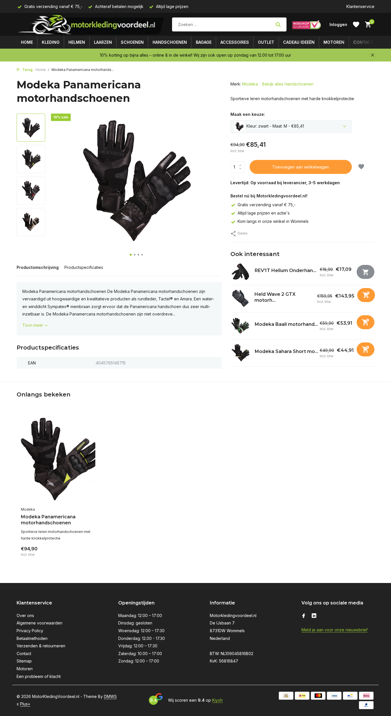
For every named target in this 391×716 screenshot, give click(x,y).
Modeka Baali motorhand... (286, 324)
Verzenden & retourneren (41, 645)
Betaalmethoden (32, 638)
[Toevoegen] (366, 295)
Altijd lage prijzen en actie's (264, 213)
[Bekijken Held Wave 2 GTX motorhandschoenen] (240, 298)
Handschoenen (170, 42)
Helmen (76, 42)
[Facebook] (303, 616)
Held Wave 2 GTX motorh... (274, 297)
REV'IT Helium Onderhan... (285, 270)
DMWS (110, 696)
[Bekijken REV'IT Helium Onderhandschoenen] (240, 272)
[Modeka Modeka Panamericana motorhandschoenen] (58, 458)
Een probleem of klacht (39, 676)
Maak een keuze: (247, 114)
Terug (27, 70)
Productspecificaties (83, 267)
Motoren (333, 42)
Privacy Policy (30, 630)
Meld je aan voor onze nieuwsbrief (334, 629)
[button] (131, 255)
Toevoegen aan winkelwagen (300, 166)
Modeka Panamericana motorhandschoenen (48, 519)
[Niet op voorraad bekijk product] (365, 272)
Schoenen (132, 42)
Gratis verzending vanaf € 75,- (267, 204)
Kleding (51, 42)
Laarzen (103, 42)
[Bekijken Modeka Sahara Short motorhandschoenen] (240, 353)
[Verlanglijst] (356, 24)
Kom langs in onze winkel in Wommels (273, 221)
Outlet (266, 42)
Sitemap (24, 661)
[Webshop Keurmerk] (306, 24)
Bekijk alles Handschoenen (287, 84)
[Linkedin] (314, 616)
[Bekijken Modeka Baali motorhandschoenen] (240, 326)
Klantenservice (360, 6)
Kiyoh (217, 700)
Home (27, 42)
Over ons (25, 615)
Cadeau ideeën (299, 42)
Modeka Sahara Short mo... (286, 351)
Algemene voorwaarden (39, 622)
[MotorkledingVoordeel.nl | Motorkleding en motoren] (91, 24)
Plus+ (25, 703)
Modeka (250, 84)
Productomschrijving (38, 267)
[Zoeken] (278, 24)
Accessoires (234, 42)
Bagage (204, 42)
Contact (363, 42)
